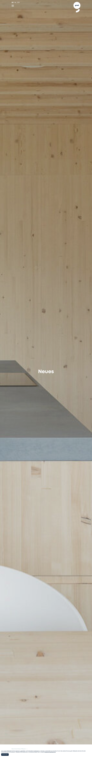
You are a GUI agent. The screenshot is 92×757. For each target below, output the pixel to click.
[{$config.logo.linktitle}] (76, 6)
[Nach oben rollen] (89, 754)
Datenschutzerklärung (50, 752)
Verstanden (5, 754)
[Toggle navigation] (13, 5)
